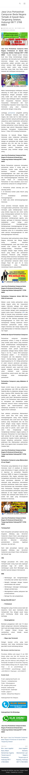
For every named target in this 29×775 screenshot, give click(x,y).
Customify (20, 772)
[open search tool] (20, 3)
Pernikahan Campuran (8, 30)
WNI (23, 312)
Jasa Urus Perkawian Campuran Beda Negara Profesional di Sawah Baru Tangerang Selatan (14, 739)
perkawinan (11, 113)
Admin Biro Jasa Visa (8, 28)
